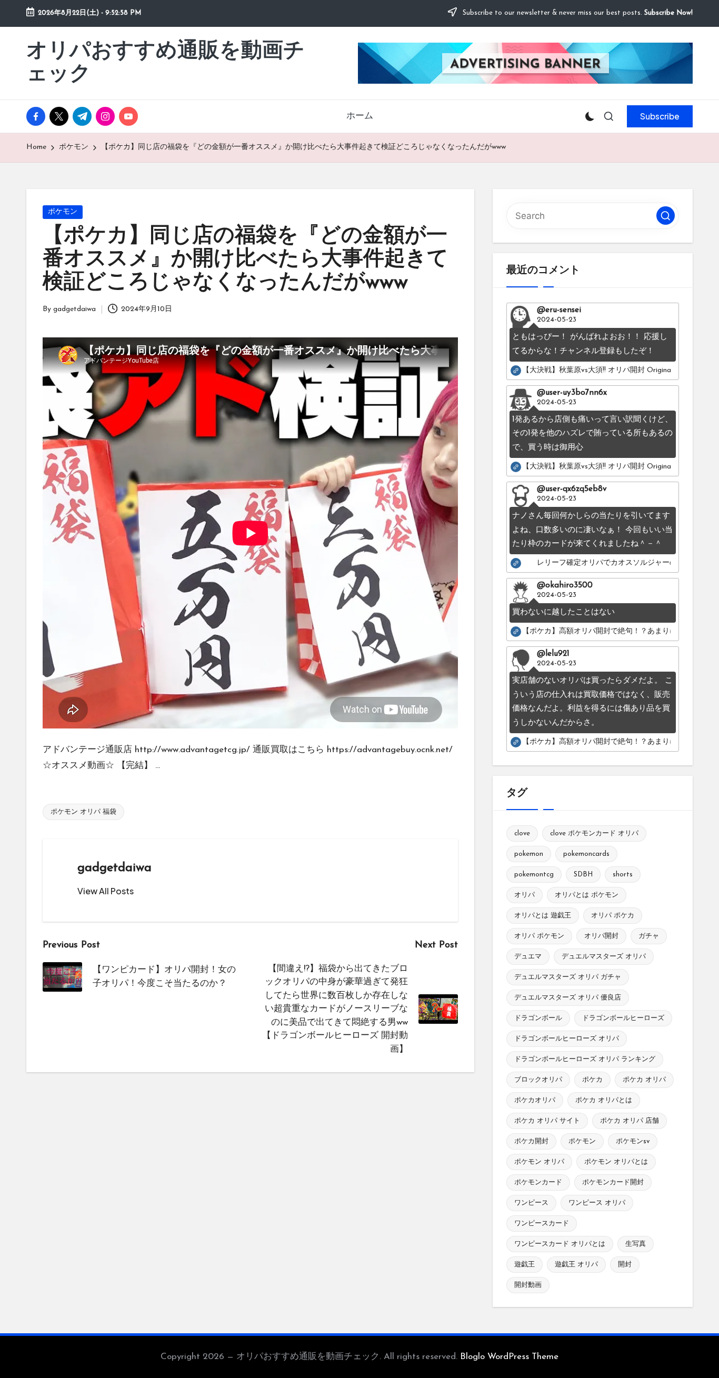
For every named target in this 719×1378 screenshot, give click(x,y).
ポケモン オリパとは (616, 1162)
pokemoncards (586, 854)
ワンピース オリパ (596, 1203)
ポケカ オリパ (644, 1079)
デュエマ (528, 956)
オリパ (524, 895)
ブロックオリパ (538, 1079)
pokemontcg (534, 874)
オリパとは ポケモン (586, 895)
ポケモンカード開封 (613, 1182)
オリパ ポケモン (539, 936)
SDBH (583, 874)
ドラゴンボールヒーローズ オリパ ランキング (584, 1059)
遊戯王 (524, 1264)
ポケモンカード (538, 1182)
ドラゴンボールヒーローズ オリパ (566, 1038)
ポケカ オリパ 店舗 (629, 1120)
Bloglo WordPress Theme (509, 1356)
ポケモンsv (633, 1141)
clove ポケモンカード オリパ (594, 833)
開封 (625, 1264)
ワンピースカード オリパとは (559, 1244)
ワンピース (531, 1203)
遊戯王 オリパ (576, 1264)
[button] (660, 116)
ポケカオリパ (534, 1100)
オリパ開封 (601, 936)
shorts (623, 874)
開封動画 (528, 1285)
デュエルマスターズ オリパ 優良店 (567, 997)
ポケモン (62, 212)
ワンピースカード (541, 1223)
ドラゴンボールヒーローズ (623, 1018)
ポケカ (592, 1079)
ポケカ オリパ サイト (547, 1120)
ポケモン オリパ (539, 1162)
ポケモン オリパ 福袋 (83, 811)
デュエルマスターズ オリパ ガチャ (567, 977)
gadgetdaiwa (114, 868)
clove (522, 833)
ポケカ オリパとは (603, 1100)
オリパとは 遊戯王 (542, 915)
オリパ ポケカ (612, 915)
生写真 (635, 1244)
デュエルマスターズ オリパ (604, 956)
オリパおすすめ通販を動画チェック (165, 63)
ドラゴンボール (538, 1018)
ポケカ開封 (531, 1141)
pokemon (528, 854)
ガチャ (648, 936)
